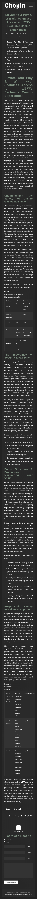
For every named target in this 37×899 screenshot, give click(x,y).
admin (18, 37)
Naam (29, 846)
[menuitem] (30, 6)
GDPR (30, 894)
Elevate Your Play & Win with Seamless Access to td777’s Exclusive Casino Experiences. (20, 45)
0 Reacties (19, 34)
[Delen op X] (9, 816)
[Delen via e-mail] (31, 816)
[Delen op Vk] (24, 816)
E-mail (29, 852)
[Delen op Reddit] (27, 816)
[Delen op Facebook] (6, 816)
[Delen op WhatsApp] (12, 816)
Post (26, 34)
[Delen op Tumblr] (21, 816)
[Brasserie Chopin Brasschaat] (15, 6)
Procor (26, 894)
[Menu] (30, 6)
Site (29, 858)
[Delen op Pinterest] (15, 816)
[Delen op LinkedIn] (18, 816)
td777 (31, 114)
